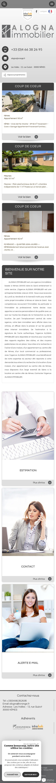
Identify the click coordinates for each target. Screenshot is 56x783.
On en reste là (29, 744)
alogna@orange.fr (18, 58)
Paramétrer (12, 774)
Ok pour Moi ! (30, 774)
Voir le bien (27, 136)
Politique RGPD (48, 770)
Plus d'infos (42, 482)
